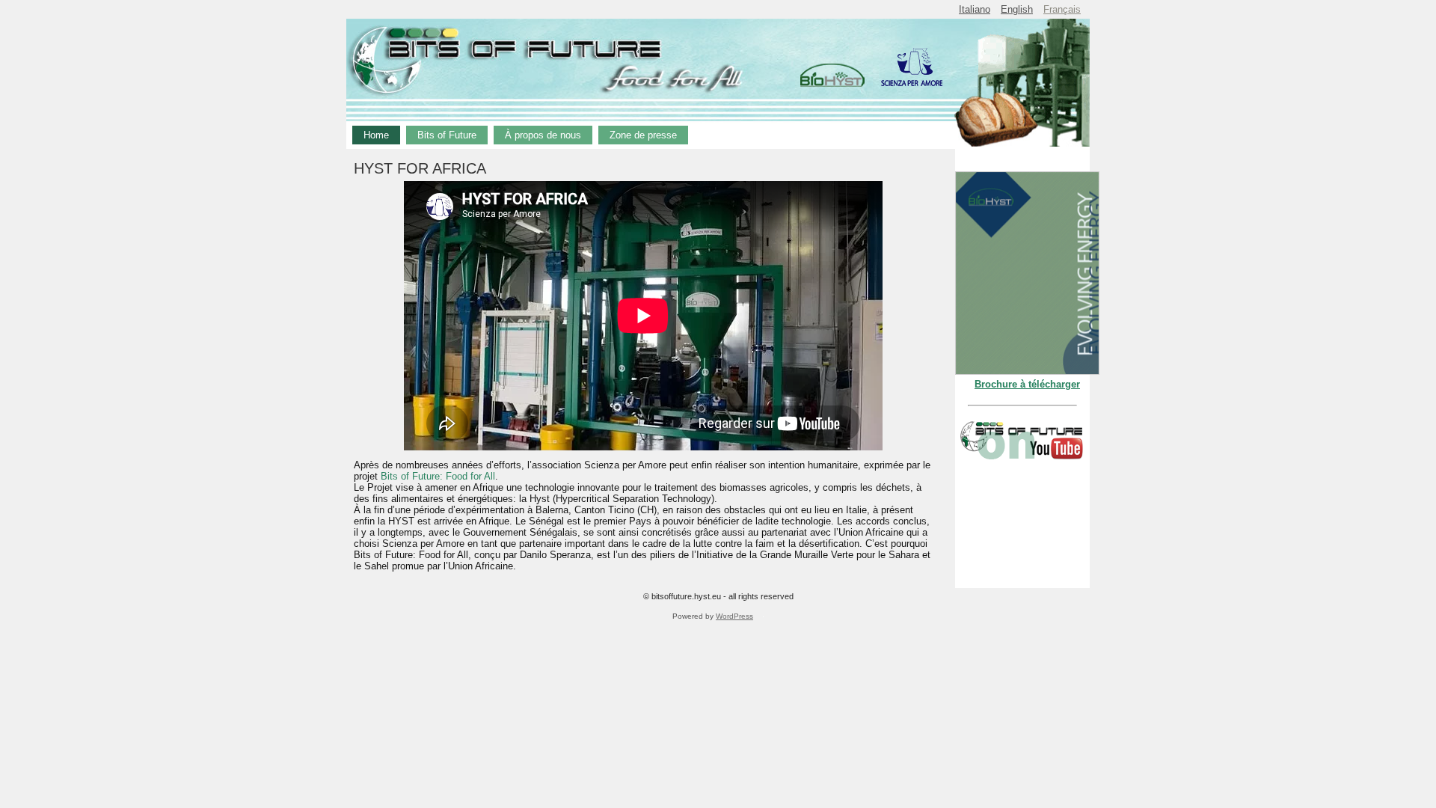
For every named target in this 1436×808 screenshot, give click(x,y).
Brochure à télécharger (1027, 384)
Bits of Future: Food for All (438, 476)
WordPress (734, 616)
